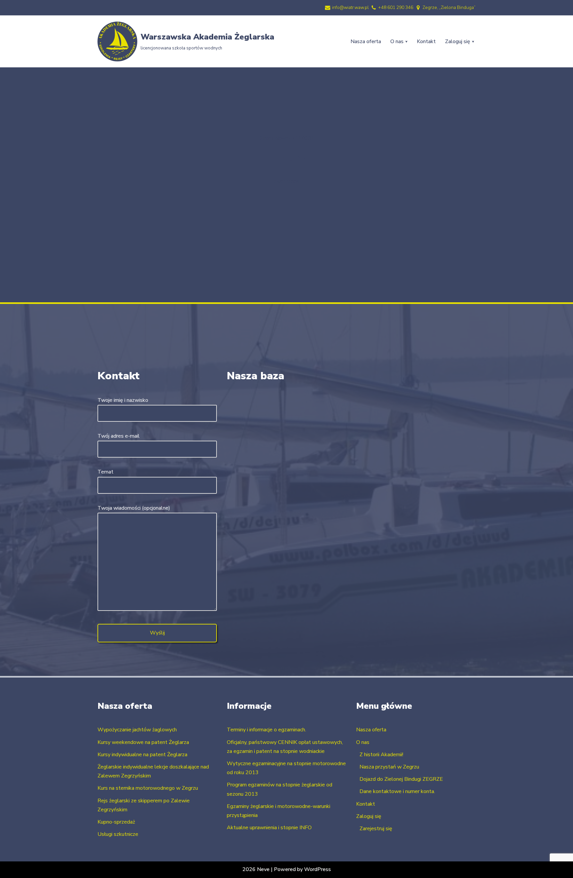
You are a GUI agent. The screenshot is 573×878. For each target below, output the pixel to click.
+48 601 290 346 (395, 7)
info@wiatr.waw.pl (350, 7)
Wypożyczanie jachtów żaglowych (137, 729)
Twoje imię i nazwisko (122, 400)
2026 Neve (256, 869)
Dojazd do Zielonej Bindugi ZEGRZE (401, 779)
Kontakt (426, 41)
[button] (406, 41)
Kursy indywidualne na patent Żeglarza (142, 754)
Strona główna (275, 138)
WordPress (317, 869)
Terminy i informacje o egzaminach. (266, 729)
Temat (105, 472)
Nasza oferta (365, 41)
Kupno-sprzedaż (116, 822)
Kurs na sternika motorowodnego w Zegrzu (147, 788)
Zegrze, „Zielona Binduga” (449, 7)
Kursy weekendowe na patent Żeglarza (143, 742)
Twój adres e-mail (118, 436)
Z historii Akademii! (381, 754)
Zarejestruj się (375, 828)
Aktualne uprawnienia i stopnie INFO (269, 827)
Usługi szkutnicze (117, 834)
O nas (362, 742)
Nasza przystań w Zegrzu (389, 766)
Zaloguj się (368, 816)
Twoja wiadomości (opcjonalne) (133, 508)
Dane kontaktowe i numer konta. (397, 791)
